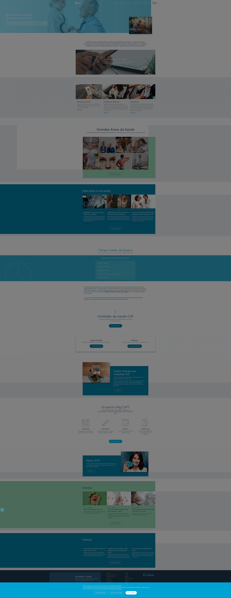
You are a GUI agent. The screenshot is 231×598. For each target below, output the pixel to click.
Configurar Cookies (100, 592)
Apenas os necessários (116, 592)
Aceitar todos (131, 592)
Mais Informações (117, 589)
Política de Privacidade (108, 589)
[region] (115, 590)
